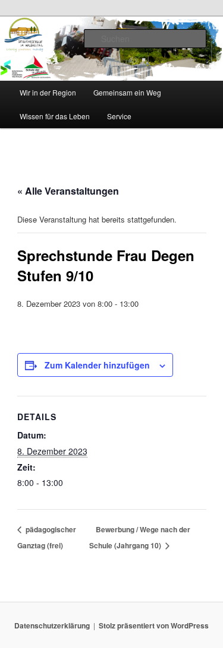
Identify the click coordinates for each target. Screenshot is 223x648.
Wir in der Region (48, 92)
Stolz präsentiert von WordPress (154, 625)
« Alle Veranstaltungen (68, 191)
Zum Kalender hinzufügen (97, 365)
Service (119, 116)
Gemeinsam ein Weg (127, 92)
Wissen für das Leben (55, 116)
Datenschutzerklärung (52, 625)
